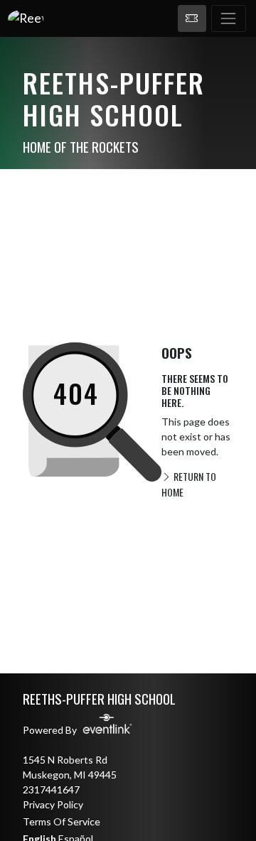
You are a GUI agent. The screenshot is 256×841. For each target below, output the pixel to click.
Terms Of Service (61, 821)
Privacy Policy (53, 804)
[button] (192, 18)
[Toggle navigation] (228, 18)
